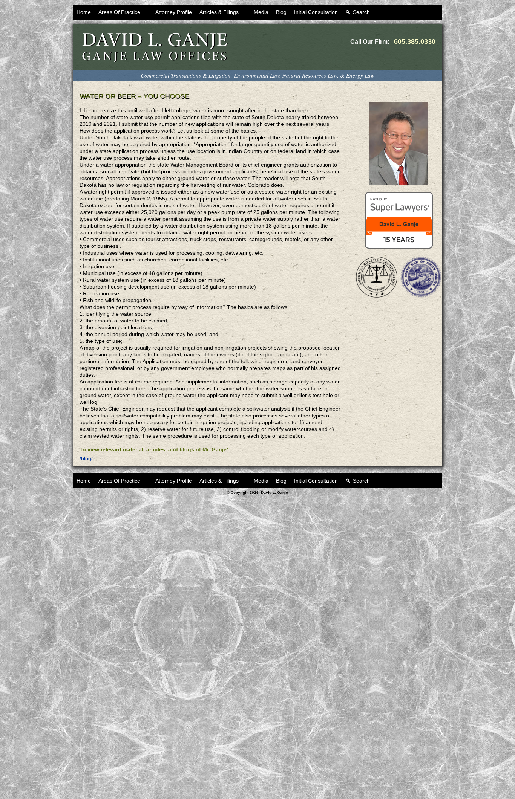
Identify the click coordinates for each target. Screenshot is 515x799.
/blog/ (86, 458)
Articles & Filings (219, 12)
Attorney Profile (173, 12)
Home (84, 12)
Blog (281, 12)
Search (361, 12)
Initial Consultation (316, 12)
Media (261, 12)
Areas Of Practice (119, 12)
